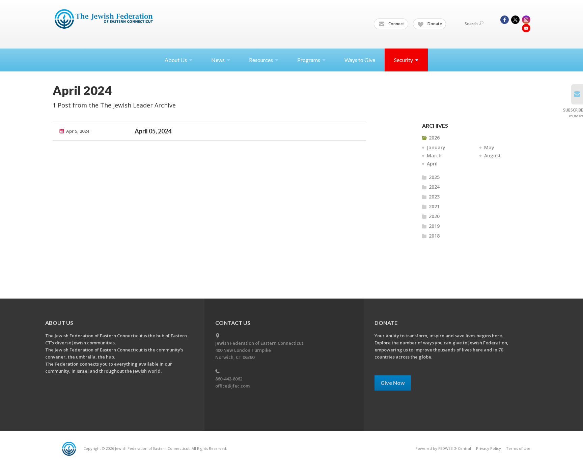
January (436, 147)
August (492, 155)
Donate (434, 24)
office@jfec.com (232, 386)
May (489, 147)
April (432, 163)
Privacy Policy (488, 448)
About (176, 60)
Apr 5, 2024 (77, 131)
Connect (395, 24)
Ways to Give (359, 60)
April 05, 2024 (153, 131)
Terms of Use (518, 448)
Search (471, 24)
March (434, 155)
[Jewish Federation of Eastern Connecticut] (104, 19)
